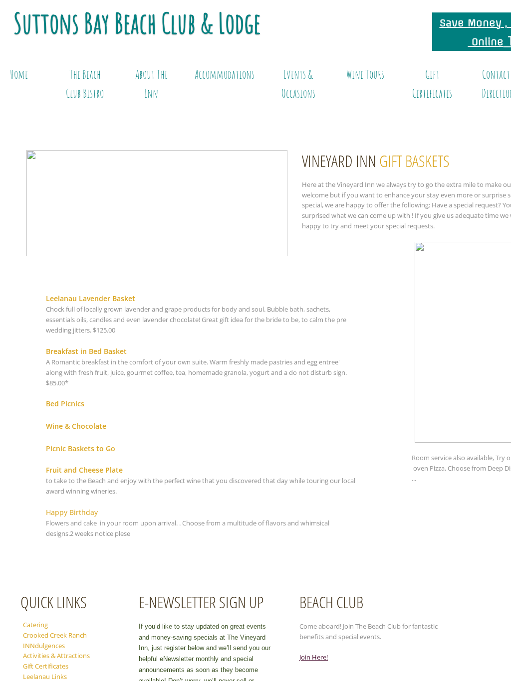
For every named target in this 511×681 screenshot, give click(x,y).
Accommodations (225, 74)
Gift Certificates (45, 666)
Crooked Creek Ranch (55, 635)
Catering (35, 624)
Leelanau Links (45, 676)
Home (19, 74)
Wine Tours (365, 74)
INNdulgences (44, 645)
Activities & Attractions (56, 655)
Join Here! (313, 657)
